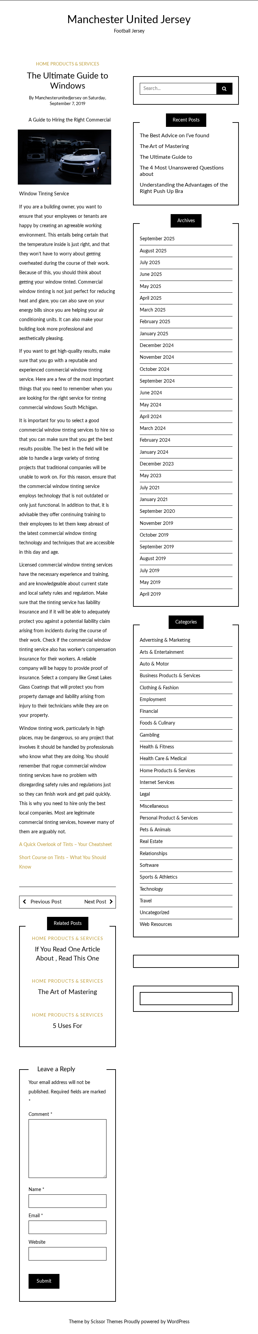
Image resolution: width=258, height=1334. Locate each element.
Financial (149, 711)
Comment (40, 1114)
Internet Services (157, 782)
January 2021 (154, 499)
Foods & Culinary (157, 723)
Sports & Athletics (158, 877)
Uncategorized (154, 912)
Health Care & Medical (163, 758)
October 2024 (154, 369)
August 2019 (153, 558)
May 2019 (150, 582)
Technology (151, 889)
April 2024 (151, 416)
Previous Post (45, 901)
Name (36, 1189)
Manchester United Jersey (129, 20)
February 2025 (155, 321)
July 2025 (150, 262)
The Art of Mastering (67, 992)
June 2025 (151, 274)
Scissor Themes (107, 1322)
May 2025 (150, 286)
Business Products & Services (170, 676)
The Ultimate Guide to (166, 157)
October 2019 (154, 535)
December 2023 (157, 464)
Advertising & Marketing (165, 640)
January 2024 (154, 452)
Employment (153, 699)
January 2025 (154, 334)
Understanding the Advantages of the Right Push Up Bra (184, 188)
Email (36, 1216)
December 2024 (157, 345)
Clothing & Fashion (159, 688)
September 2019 (157, 547)
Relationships (153, 853)
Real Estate (151, 841)
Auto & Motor (154, 664)
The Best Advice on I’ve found (174, 135)
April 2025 (151, 298)
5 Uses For (67, 1026)
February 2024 (155, 440)
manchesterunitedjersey (58, 98)
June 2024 (151, 393)
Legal (145, 794)
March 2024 (153, 428)
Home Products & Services (67, 64)
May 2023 (150, 476)
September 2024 (157, 381)
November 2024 (157, 357)
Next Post (95, 901)
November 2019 (156, 523)
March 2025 (153, 310)
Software (149, 865)
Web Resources (156, 924)
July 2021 (150, 488)
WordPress (178, 1322)
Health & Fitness (157, 747)
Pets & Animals (155, 830)
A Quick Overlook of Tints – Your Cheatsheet (65, 844)
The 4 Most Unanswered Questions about (182, 171)
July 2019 (150, 571)
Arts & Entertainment (162, 652)
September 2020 (157, 511)
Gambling (149, 735)
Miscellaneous (154, 806)
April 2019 (150, 594)
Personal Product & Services (169, 818)
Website (37, 1242)
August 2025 (153, 251)
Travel (146, 901)
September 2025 (157, 239)
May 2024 (150, 405)
